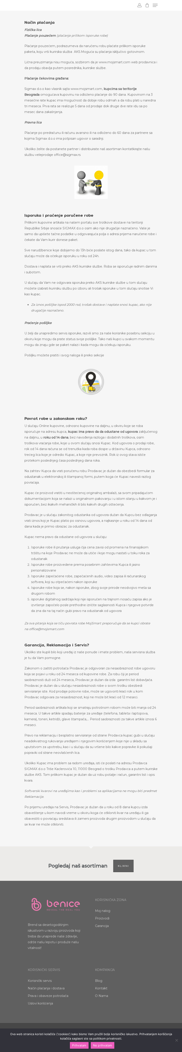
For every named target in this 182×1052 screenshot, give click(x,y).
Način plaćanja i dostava (46, 988)
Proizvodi (102, 918)
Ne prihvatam (102, 1045)
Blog (98, 981)
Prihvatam (79, 1045)
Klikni (123, 865)
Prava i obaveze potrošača (48, 996)
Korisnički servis (40, 981)
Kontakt (101, 988)
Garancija (102, 926)
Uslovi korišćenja (40, 1003)
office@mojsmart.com (46, 629)
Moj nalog (102, 911)
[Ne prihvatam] (176, 1040)
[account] (139, 5)
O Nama (101, 996)
